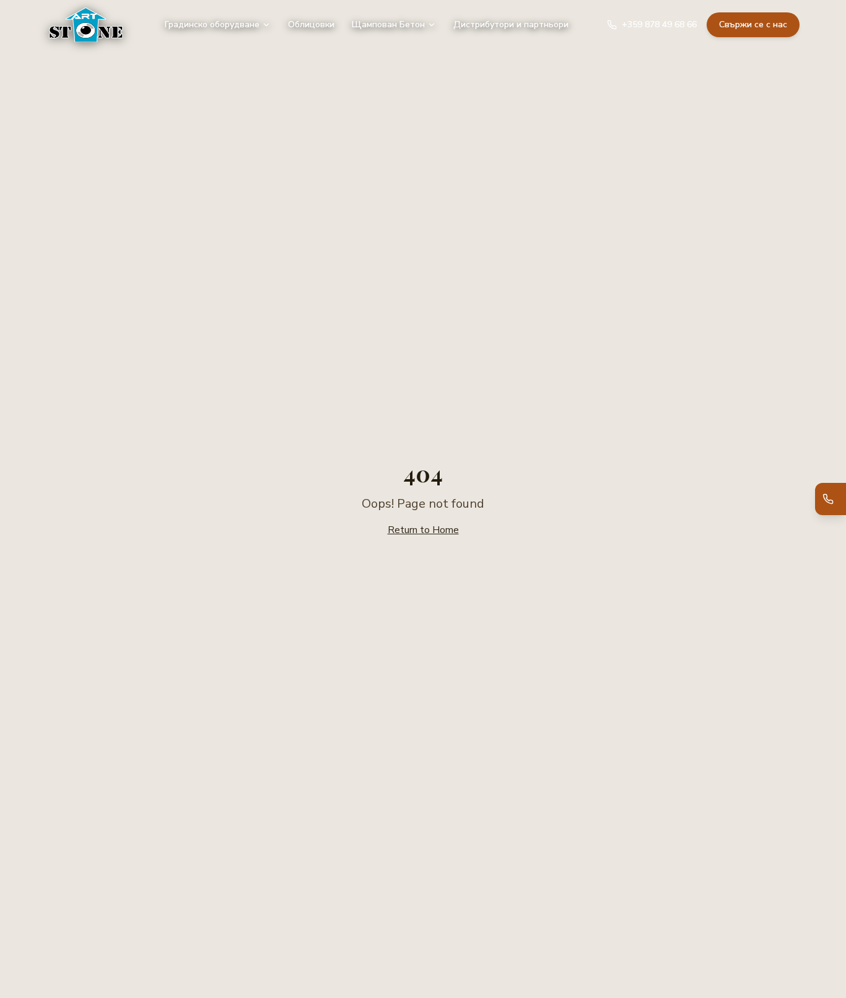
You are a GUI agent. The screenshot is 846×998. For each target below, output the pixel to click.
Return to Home (423, 530)
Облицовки (311, 24)
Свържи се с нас (753, 24)
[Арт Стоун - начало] (86, 24)
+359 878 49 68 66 (659, 24)
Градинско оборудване (212, 24)
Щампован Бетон (388, 24)
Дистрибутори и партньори (511, 24)
